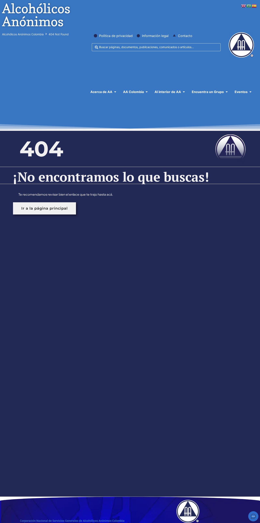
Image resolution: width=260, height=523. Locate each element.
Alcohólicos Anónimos (36, 15)
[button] (104, 92)
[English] (243, 5)
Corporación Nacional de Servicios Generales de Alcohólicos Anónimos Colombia (72, 520)
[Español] (254, 5)
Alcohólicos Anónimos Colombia (23, 34)
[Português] (249, 5)
